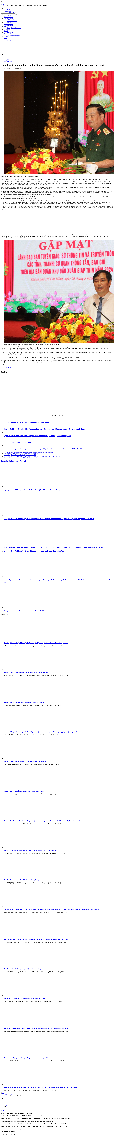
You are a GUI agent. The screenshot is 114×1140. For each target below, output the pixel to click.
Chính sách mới (11, 26)
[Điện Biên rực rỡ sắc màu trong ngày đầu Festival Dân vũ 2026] (15, 788)
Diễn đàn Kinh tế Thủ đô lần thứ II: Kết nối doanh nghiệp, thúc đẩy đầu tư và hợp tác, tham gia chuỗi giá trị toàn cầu (41, 1087)
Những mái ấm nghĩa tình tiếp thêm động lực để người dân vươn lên (25, 998)
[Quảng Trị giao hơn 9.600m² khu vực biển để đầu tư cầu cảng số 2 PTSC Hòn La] (15, 847)
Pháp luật (6, 33)
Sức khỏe (6, 31)
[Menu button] (1, 1)
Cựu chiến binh (7, 11)
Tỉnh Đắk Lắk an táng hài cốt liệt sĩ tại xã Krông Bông (21, 880)
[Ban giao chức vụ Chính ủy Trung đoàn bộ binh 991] (15, 607)
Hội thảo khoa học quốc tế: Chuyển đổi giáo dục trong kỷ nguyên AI (26, 1058)
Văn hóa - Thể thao (8, 32)
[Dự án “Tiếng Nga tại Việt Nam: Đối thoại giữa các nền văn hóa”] (15, 699)
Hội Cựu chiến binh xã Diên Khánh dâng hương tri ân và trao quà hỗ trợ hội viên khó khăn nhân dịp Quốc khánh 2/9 (42, 821)
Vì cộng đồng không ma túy (14, 35)
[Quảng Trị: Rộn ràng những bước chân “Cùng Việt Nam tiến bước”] (15, 758)
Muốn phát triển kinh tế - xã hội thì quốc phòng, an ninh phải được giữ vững (34, 551)
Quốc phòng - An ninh (9, 61)
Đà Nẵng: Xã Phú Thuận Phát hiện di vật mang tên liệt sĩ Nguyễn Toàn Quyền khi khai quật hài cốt (28, 452)
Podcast (9, 33)
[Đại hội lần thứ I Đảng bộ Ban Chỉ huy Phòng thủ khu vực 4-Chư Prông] (15, 486)
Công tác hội (10, 15)
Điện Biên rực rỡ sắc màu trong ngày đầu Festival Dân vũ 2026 (24, 791)
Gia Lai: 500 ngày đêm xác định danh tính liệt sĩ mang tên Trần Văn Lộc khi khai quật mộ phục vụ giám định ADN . (32, 456)
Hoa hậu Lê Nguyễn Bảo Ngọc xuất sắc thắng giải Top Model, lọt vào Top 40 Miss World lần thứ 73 (43, 449)
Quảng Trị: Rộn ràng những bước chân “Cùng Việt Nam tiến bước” (20, 457)
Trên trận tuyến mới (11, 12)
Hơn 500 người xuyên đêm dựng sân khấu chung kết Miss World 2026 (21, 453)
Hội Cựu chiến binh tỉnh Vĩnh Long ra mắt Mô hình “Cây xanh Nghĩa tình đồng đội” (37, 436)
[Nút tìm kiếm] (16, 14)
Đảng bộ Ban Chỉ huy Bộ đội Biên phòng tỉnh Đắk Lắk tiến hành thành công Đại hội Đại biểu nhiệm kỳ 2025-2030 (49, 519)
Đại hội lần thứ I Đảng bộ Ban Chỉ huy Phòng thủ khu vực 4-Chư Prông (32, 490)
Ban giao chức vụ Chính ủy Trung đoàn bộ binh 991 (24, 611)
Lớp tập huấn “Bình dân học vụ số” (18, 442)
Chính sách (6, 22)
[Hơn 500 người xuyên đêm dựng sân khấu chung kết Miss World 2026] (15, 669)
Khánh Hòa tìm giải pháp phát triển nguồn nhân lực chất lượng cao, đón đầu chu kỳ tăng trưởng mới (36, 1028)
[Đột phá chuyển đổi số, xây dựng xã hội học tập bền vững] (15, 965)
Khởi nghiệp (10, 25)
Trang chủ (6, 60)
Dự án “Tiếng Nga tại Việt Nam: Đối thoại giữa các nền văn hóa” (20, 455)
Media (5, 38)
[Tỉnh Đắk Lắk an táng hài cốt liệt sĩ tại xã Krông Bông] (15, 877)
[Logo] (2, 4)
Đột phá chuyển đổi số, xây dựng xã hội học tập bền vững (26, 422)
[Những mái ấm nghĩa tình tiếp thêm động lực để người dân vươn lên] (15, 995)
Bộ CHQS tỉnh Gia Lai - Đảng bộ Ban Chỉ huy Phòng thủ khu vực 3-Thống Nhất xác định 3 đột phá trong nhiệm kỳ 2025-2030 (54, 547)
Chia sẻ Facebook (8, 367)
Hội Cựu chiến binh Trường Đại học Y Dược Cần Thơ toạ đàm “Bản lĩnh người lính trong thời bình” (36, 939)
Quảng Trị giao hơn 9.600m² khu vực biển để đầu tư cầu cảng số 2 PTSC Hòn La (30, 850)
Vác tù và (9, 21)
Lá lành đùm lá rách (12, 21)
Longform (9, 39)
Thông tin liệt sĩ (7, 36)
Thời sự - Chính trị (8, 9)
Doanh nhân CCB (8, 24)
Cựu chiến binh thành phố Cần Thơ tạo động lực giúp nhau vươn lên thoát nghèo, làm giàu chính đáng (44, 429)
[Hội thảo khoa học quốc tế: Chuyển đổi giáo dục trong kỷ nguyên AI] (15, 1054)
